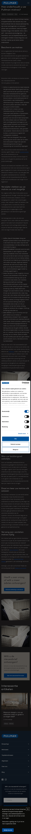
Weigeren (15, 449)
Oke (15, 438)
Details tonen (22, 433)
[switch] (26, 416)
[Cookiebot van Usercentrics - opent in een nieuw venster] (22, 383)
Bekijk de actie (8, 830)
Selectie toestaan (15, 444)
